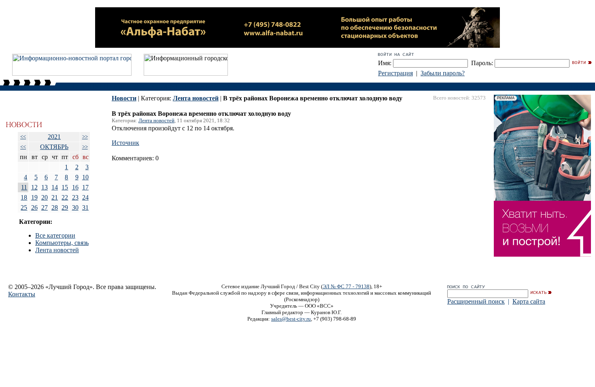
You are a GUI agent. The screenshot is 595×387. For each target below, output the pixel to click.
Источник (125, 142)
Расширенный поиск (476, 301)
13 (44, 187)
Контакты (21, 294)
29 (65, 207)
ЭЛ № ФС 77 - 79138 (346, 286)
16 (75, 187)
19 (34, 197)
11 (24, 187)
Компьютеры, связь (62, 242)
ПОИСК (580, 86)
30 (75, 207)
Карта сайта (528, 301)
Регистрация (395, 73)
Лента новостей (57, 250)
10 (85, 177)
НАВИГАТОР (123, 86)
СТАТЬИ (155, 86)
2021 (54, 136)
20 (44, 197)
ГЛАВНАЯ (88, 86)
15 (65, 187)
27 (44, 207)
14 (54, 187)
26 (34, 207)
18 (24, 197)
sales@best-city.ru (291, 319)
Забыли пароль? (443, 73)
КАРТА (248, 86)
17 (85, 187)
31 (85, 207)
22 (65, 197)
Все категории (55, 235)
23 (75, 197)
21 (54, 197)
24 (85, 197)
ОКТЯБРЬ (54, 146)
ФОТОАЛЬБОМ (190, 86)
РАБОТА (225, 86)
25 (24, 207)
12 (34, 187)
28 (54, 207)
